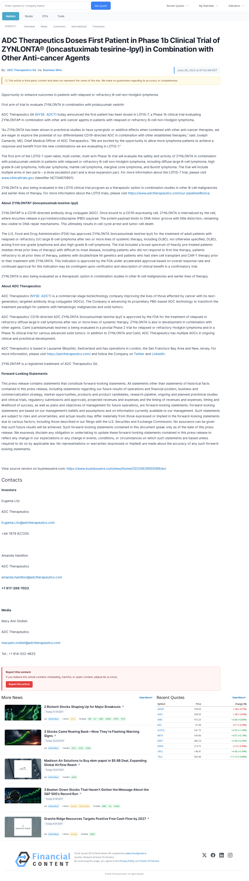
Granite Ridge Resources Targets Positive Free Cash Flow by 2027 (96, 819)
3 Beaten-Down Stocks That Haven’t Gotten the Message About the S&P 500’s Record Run (96, 792)
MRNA (108, 719)
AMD (159, 719)
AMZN (160, 709)
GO (110, 806)
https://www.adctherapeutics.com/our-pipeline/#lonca (168, 193)
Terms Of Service (149, 861)
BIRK (104, 806)
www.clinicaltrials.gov (17, 178)
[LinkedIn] (221, 859)
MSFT (160, 740)
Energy (74, 834)
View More (145, 697)
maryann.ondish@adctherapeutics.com (30, 643)
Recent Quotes (175, 5)
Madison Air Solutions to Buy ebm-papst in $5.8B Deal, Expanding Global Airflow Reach (95, 763)
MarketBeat (54, 719)
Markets (10, 16)
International (78, 26)
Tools (61, 16)
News (44, 26)
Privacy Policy (127, 861)
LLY (95, 719)
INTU (74, 748)
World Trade (84, 806)
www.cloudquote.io (136, 853)
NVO (123, 719)
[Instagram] (230, 859)
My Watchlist (206, 5)
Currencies (59, 26)
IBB (89, 719)
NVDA (160, 746)
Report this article (19, 684)
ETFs (45, 16)
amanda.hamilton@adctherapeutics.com (31, 577)
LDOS (81, 748)
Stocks (29, 16)
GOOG (160, 730)
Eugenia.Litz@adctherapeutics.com (28, 523)
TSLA (159, 756)
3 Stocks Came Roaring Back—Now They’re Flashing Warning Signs (91, 734)
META (160, 735)
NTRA (116, 719)
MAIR (74, 777)
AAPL (160, 714)
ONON (116, 806)
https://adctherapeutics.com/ (69, 354)
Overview (29, 26)
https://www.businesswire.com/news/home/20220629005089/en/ (116, 468)
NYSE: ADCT (45, 114)
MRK (101, 719)
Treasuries (98, 26)
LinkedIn (158, 354)
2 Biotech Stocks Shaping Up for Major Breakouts (84, 707)
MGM (88, 748)
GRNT (92, 834)
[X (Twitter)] (204, 859)
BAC (159, 724)
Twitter (139, 354)
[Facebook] (213, 859)
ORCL (160, 751)
